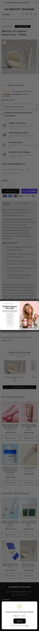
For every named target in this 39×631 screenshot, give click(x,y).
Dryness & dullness (9, 316)
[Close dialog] (38, 302)
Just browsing (9, 323)
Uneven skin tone (10, 318)
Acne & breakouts (10, 313)
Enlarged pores (9, 321)
